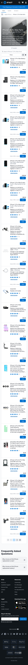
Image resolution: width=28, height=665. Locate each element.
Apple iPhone (8, 14)
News (16, 594)
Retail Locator (18, 587)
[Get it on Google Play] (21, 607)
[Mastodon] (17, 634)
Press (16, 592)
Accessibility (4, 602)
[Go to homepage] (9, 2)
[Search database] (19, 2)
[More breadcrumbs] (2, 14)
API (2, 592)
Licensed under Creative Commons (14, 657)
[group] (24, 55)
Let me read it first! (7, 621)
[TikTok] (2, 634)
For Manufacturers (19, 589)
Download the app (20, 599)
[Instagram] (11, 634)
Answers (16, 10)
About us (3, 582)
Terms (2, 606)
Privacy (3, 604)
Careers (3, 589)
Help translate (12, 629)
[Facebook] (5, 634)
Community (17, 582)
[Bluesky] (20, 634)
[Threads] (23, 634)
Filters (11, 55)
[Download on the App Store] (21, 602)
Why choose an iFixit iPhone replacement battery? (10, 567)
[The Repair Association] (26, 634)
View (23, 72)
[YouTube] (14, 634)
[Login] (26, 2)
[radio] (23, 55)
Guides (9, 10)
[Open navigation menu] (1, 2)
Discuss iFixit (4, 587)
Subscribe (23, 619)
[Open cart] (22, 2)
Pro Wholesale (18, 585)
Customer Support (5, 585)
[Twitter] (8, 634)
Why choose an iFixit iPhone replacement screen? (10, 560)
